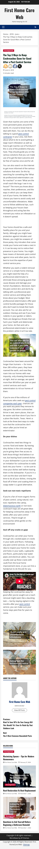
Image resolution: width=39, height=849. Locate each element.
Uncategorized (8, 50)
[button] (3, 27)
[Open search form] (35, 27)
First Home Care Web (19, 13)
